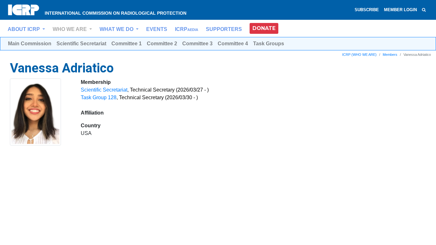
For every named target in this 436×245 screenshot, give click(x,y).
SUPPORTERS (224, 29)
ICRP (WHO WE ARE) (359, 54)
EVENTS (156, 29)
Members (390, 54)
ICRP (186, 29)
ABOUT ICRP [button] (24, 29)
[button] (264, 28)
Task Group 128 (99, 97)
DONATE (263, 28)
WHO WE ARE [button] (70, 29)
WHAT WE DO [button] (117, 29)
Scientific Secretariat (104, 90)
